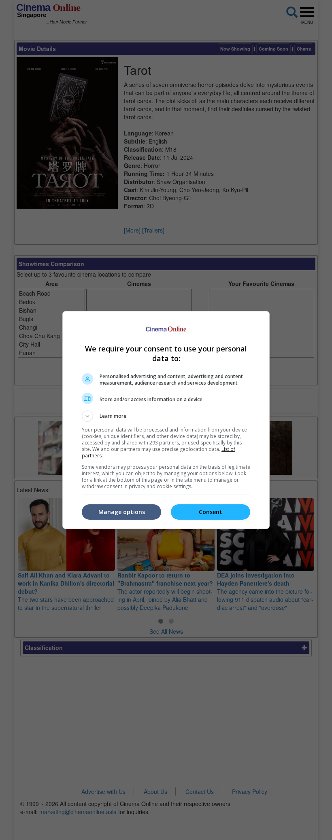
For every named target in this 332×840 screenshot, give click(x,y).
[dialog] (166, 420)
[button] (166, 416)
